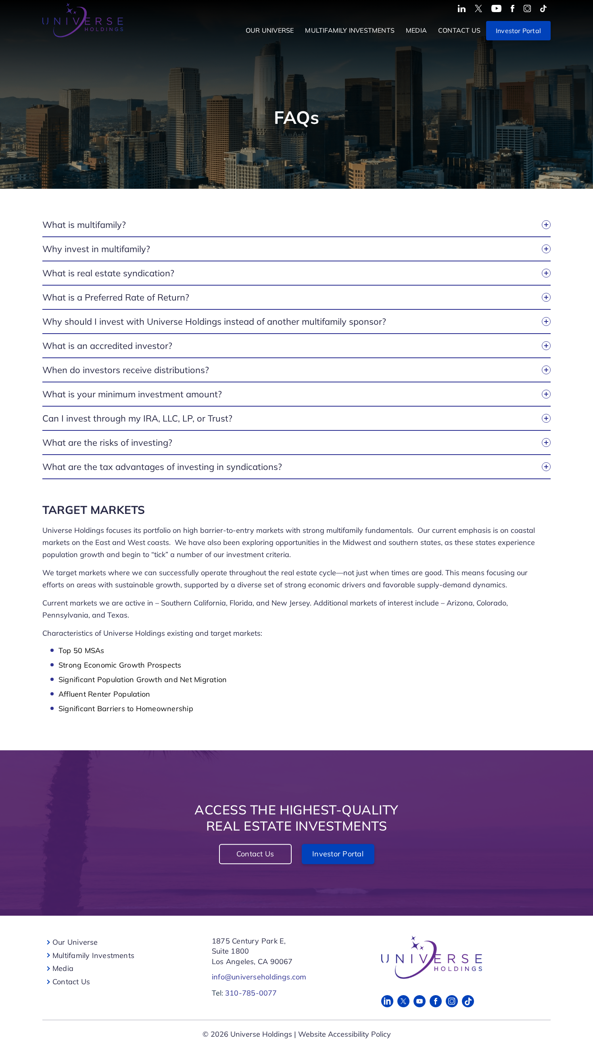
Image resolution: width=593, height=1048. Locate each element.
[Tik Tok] (468, 1001)
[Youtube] (419, 1001)
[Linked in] (387, 1001)
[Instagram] (452, 1001)
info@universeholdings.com (259, 976)
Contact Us (459, 30)
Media (416, 30)
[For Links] (461, 957)
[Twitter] (403, 1001)
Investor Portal (518, 31)
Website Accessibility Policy (344, 1034)
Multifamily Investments (350, 30)
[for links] (462, 8)
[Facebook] (436, 1001)
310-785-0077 (251, 993)
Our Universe (270, 30)
